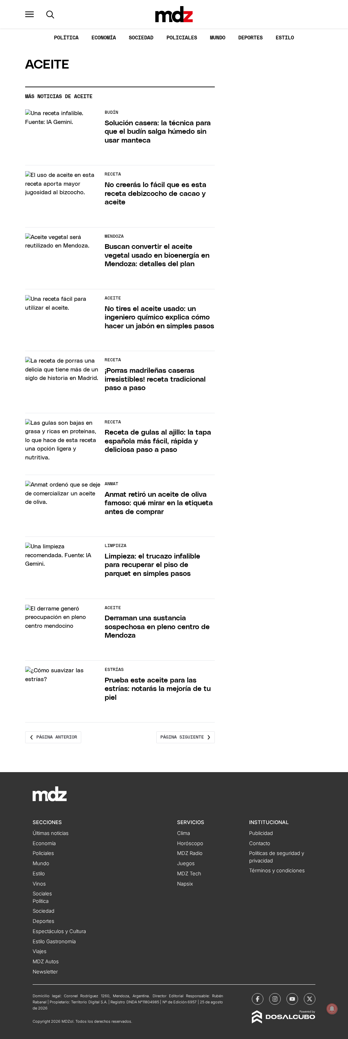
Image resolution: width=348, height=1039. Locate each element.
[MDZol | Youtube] (292, 999)
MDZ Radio (190, 853)
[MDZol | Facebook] (257, 999)
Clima (183, 833)
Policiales (182, 37)
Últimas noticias (51, 833)
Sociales (42, 894)
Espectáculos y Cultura (59, 931)
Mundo (217, 37)
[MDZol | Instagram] (274, 999)
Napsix (185, 884)
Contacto (259, 843)
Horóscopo (190, 843)
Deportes (250, 37)
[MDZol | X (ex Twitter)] (309, 999)
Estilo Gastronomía (54, 941)
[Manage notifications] (332, 1008)
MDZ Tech (189, 874)
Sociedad (141, 37)
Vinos (39, 884)
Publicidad (261, 833)
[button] (29, 14)
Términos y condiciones (277, 871)
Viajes (40, 951)
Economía (103, 37)
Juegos (186, 863)
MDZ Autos (46, 962)
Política (66, 37)
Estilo (285, 37)
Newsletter (45, 972)
